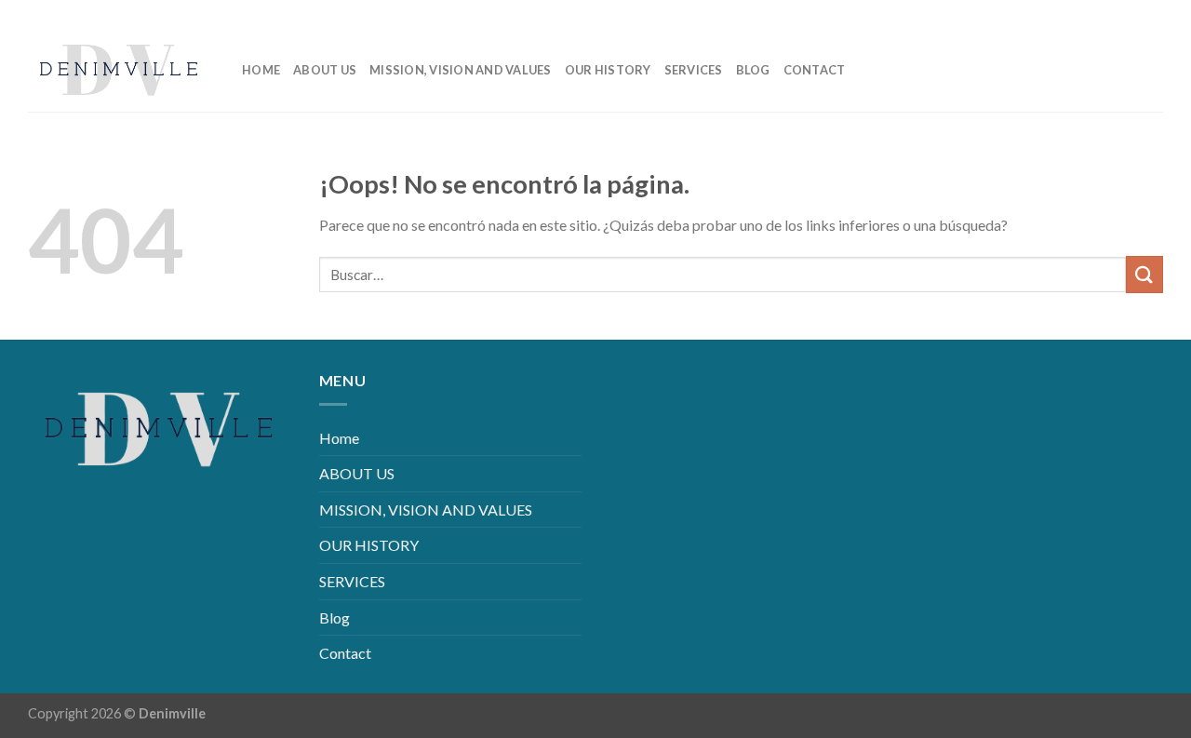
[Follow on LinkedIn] (1118, 13)
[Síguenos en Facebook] (1059, 13)
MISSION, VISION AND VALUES (460, 69)
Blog (753, 69)
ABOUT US (324, 69)
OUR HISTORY (608, 69)
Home (261, 69)
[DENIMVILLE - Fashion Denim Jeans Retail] (121, 70)
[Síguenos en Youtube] (1148, 13)
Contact (814, 69)
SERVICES (693, 69)
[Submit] (1144, 274)
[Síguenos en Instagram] (1089, 13)
